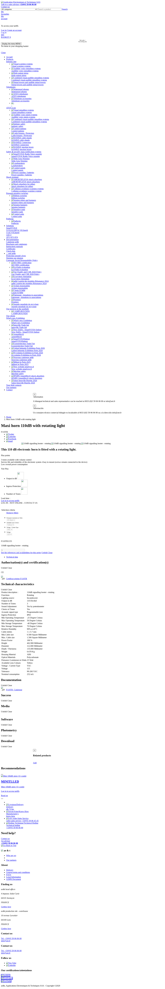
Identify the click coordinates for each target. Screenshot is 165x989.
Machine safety (17, 374)
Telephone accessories (20, 101)
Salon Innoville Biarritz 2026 (23, 383)
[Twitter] (10, 434)
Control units (16, 216)
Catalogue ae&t (12, 242)
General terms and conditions (18, 872)
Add (35, 763)
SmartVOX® (11, 228)
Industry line (11, 61)
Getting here (6, 907)
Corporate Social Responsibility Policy (22, 260)
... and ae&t (11, 253)
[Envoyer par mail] (9, 441)
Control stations (17, 131)
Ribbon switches (18, 198)
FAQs (8, 875)
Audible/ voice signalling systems (25, 71)
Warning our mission (14, 258)
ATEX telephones (18, 96)
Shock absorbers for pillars (22, 186)
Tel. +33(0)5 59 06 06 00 (11, 938)
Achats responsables (19, 288)
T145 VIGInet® (12, 233)
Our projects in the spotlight (17, 309)
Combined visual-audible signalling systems (29, 80)
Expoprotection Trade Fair (22, 346)
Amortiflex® (16, 337)
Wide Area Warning (19, 161)
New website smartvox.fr (21, 369)
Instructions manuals (14, 246)
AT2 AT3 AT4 (12, 237)
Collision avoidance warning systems (26, 191)
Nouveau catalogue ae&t (21, 360)
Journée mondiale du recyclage (23, 306)
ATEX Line (11, 108)
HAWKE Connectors (20, 145)
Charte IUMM (17, 293)
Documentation (12, 239)
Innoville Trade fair (19, 327)
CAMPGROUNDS (19, 313)
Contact (9, 390)
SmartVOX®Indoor (19, 341)
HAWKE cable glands (20, 140)
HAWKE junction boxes (21, 149)
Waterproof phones (19, 92)
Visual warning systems (21, 66)
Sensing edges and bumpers (22, 202)
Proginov (15, 302)
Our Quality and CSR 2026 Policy (25, 274)
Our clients (10, 316)
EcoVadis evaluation (19, 270)
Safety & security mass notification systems (23, 152)
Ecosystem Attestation (20, 279)
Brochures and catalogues (16, 244)
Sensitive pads (17, 212)
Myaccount (4, 17)
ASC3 (8, 235)
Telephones (10, 87)
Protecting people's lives (16, 256)
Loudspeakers (17, 165)
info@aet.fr (5, 941)
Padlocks (10, 219)
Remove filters (12, 513)
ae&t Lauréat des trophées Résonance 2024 (29, 283)
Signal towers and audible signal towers (27, 85)
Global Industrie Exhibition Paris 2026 (27, 350)
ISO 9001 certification (20, 265)
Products (9, 59)
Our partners (11, 387)
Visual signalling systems (21, 112)
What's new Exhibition (15, 318)
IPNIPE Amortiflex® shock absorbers (26, 378)
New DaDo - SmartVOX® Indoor (25, 332)
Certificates (10, 249)
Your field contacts (13, 385)
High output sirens (18, 75)
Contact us (5, 7)
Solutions (10, 226)
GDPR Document (13, 879)
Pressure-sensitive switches (17, 193)
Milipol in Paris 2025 (19, 364)
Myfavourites (5, 13)
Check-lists (10, 251)
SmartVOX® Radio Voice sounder (25, 156)
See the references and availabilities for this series (21, 553)
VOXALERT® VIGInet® (17, 230)
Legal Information (13, 877)
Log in (4, 30)
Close (3, 52)
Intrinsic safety (17, 126)
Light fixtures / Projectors (21, 135)
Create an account (14, 30)
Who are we (11, 855)
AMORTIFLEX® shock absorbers (25, 182)
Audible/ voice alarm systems (23, 117)
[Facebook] (11, 439)
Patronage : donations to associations (26, 297)
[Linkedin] (11, 436)
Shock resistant (12, 177)
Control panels (17, 170)
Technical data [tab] (12, 557)
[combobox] (49, 9)
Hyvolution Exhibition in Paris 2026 (26, 355)
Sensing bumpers (18, 207)
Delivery (9, 870)
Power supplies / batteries (21, 175)
